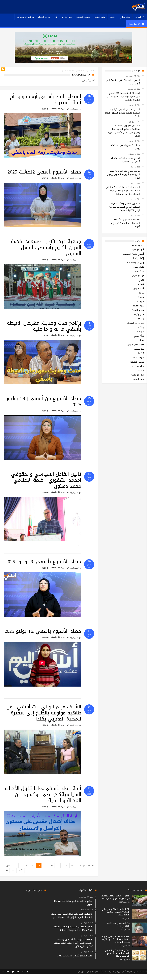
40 (7, 870)
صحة (142, 340)
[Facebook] (27, 971)
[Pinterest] (22, 971)
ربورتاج (141, 319)
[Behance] (7, 971)
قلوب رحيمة (138, 358)
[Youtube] (17, 971)
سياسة (140, 332)
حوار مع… (139, 301)
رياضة (141, 327)
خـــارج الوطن (138, 310)
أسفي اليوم (74, 109)
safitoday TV (55, 108)
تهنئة (141, 284)
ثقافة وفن (138, 288)
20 (66, 865)
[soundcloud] (2, 971)
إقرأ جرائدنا (138, 258)
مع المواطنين (137, 375)
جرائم (141, 293)
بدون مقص (139, 267)
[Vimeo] (12, 971)
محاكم (141, 370)
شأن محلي (139, 336)
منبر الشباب (138, 379)
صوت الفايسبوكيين (135, 345)
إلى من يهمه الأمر (135, 263)
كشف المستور (137, 362)
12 (52, 865)
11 (45, 865)
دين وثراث (139, 314)
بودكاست (139, 271)
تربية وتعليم (138, 275)
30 (72, 865)
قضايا (141, 353)
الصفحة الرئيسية (88, 71)
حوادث (141, 297)
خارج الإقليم (138, 306)
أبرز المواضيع (138, 250)
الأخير (20, 870)
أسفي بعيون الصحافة (133, 254)
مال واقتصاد (138, 366)
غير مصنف (139, 349)
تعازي (141, 280)
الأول (8, 865)
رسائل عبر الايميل (135, 323)
